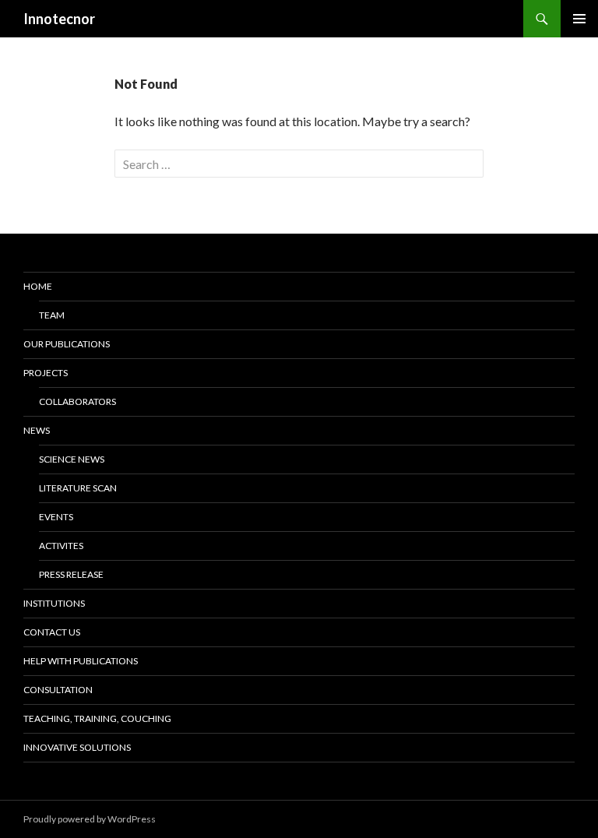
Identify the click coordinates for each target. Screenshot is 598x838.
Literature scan (78, 488)
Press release (71, 574)
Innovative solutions (77, 747)
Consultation (58, 689)
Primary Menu (579, 18)
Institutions (54, 603)
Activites (61, 545)
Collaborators (77, 401)
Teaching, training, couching (97, 718)
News (36, 430)
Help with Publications (80, 661)
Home (37, 286)
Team (52, 315)
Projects (45, 373)
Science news (71, 459)
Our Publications (66, 344)
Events (56, 517)
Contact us (51, 632)
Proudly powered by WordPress (89, 819)
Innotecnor (59, 18)
